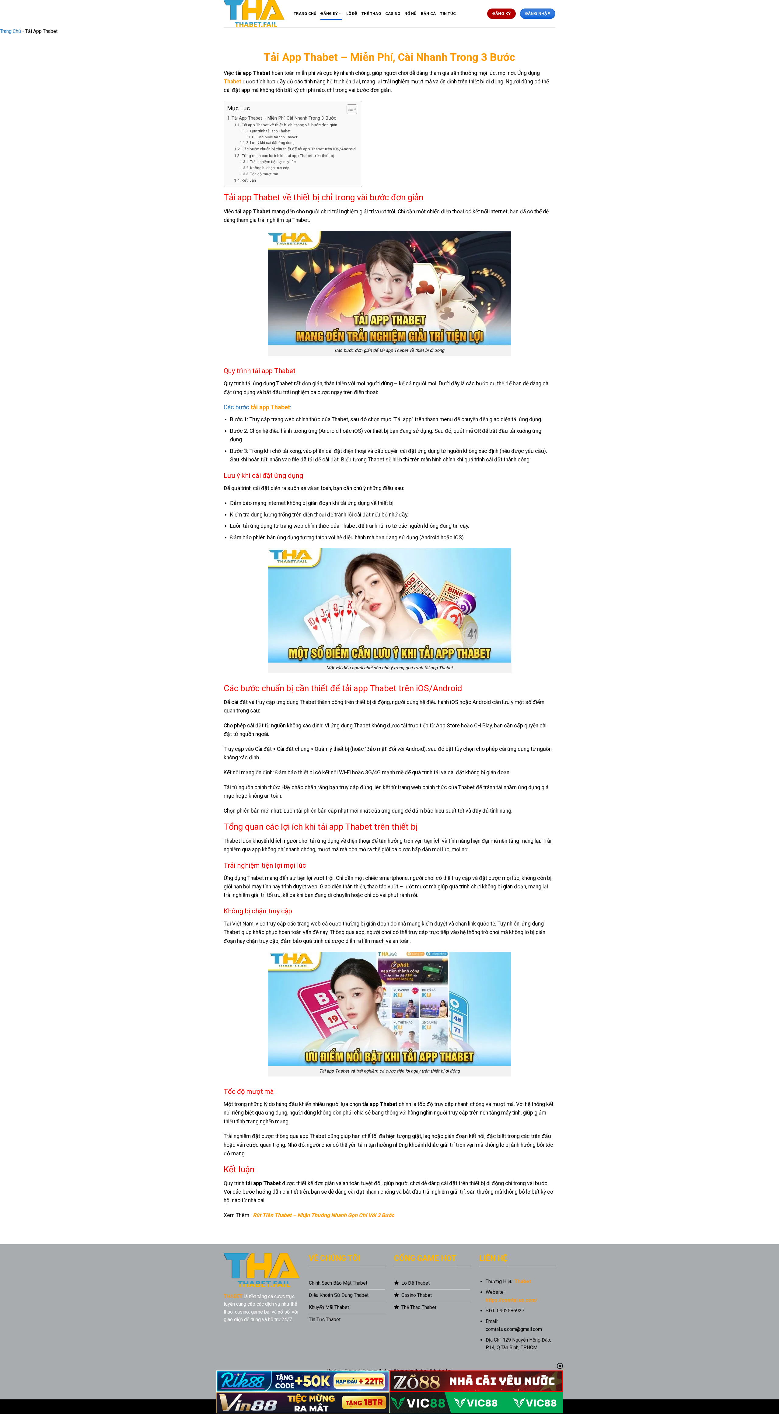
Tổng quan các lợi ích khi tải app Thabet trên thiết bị (288, 155)
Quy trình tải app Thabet (270, 131)
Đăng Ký (329, 13)
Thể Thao (371, 13)
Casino (392, 13)
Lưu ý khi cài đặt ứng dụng (272, 143)
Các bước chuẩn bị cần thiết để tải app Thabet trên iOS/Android (299, 148)
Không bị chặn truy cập (269, 168)
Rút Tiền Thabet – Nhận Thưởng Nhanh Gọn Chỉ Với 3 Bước (323, 1215)
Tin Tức (448, 13)
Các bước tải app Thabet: (277, 137)
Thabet (232, 82)
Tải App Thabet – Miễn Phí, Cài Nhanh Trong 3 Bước (284, 118)
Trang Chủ (305, 13)
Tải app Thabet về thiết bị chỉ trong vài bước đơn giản (289, 124)
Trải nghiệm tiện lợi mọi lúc (272, 162)
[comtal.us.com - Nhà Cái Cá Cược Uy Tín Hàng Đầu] (254, 13)
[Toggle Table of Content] (349, 109)
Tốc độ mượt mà (264, 174)
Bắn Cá (428, 13)
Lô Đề (351, 13)
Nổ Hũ (410, 13)
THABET (233, 1296)
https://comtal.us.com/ (511, 1300)
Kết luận (249, 180)
